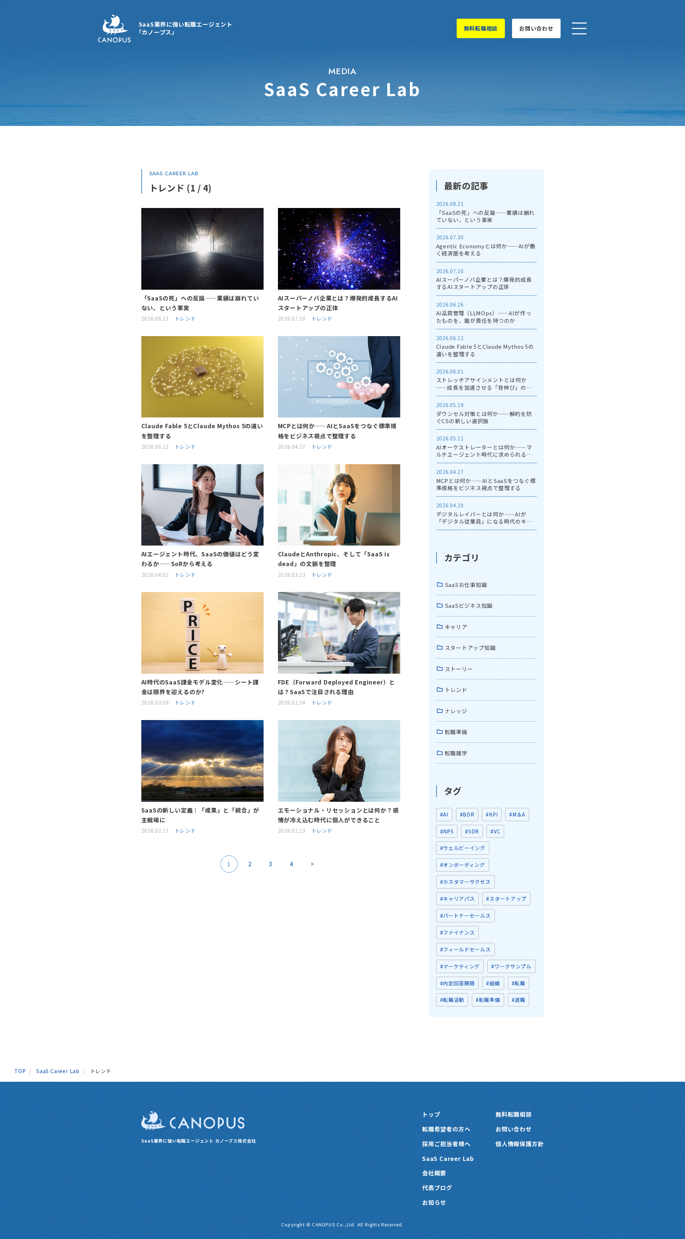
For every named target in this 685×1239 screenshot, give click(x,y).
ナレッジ (456, 711)
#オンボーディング (462, 864)
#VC (495, 831)
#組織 (493, 983)
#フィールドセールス (465, 949)
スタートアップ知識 (470, 647)
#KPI (492, 814)
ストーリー (459, 669)
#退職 (518, 999)
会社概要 (434, 1172)
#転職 (518, 983)
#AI (444, 814)
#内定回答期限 (457, 983)
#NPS (447, 831)
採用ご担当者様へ (446, 1143)
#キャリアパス (457, 898)
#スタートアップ (506, 898)
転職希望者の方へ (446, 1129)
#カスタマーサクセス (465, 881)
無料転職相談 (481, 28)
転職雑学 (456, 753)
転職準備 (456, 732)
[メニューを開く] (579, 28)
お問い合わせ (536, 28)
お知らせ (434, 1202)
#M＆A (517, 814)
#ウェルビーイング (462, 847)
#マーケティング (460, 966)
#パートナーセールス (465, 915)
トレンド (185, 318)
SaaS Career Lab (448, 1158)
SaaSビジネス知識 (469, 605)
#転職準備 (488, 999)
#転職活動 (452, 999)
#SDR (472, 831)
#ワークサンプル (511, 966)
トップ (431, 1114)
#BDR (467, 814)
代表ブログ (437, 1187)
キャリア (456, 626)
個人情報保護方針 (520, 1143)
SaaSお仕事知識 (466, 584)
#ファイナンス (457, 932)
